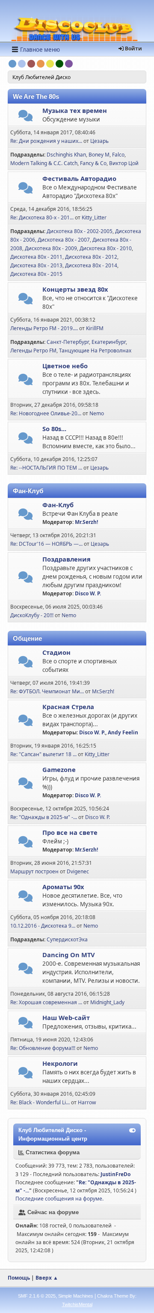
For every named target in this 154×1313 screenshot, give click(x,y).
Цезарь (99, 141)
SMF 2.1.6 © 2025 (37, 1295)
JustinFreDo (115, 1174)
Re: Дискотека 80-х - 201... (42, 217)
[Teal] (22, 64)
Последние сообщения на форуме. (59, 1198)
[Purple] (69, 64)
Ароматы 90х (63, 886)
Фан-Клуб (58, 504)
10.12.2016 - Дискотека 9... (42, 925)
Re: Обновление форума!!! (42, 1048)
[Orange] (40, 64)
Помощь (19, 1277)
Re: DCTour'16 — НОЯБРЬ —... (46, 543)
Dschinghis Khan (66, 154)
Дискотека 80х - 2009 (51, 248)
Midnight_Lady (107, 1002)
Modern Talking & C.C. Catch (43, 163)
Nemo (96, 413)
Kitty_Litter (94, 217)
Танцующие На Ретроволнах (95, 350)
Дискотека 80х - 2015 (36, 274)
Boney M (99, 154)
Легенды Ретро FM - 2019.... (44, 328)
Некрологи (60, 1063)
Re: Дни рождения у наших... (46, 141)
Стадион (56, 652)
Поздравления (66, 559)
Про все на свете (70, 832)
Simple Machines (75, 1295)
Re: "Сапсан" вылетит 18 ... (43, 754)
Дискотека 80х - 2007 (64, 239)
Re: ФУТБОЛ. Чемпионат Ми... (47, 691)
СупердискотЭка (67, 939)
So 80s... (54, 428)
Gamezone (59, 769)
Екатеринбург (109, 342)
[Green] (59, 64)
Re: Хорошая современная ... (46, 1002)
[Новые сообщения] (25, 117)
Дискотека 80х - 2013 (36, 265)
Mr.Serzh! (86, 522)
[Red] (31, 64)
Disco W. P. (88, 593)
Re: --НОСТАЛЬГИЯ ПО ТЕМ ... (46, 467)
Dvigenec (78, 871)
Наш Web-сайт (66, 1017)
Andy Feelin (123, 732)
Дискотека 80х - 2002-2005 (80, 231)
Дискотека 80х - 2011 (36, 256)
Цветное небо (65, 365)
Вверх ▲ (47, 1277)
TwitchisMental (77, 1304)
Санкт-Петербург (68, 342)
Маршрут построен (34, 871)
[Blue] (12, 64)
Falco (118, 154)
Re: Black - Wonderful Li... (40, 1102)
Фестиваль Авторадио (79, 178)
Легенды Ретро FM (33, 350)
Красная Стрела (68, 706)
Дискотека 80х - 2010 (106, 248)
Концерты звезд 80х (75, 289)
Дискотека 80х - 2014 (91, 265)
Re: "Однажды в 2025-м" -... (43, 817)
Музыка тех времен (74, 110)
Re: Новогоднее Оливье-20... (45, 413)
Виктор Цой (124, 163)
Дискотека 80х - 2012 (91, 256)
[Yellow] (50, 64)
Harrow (87, 1102)
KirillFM (95, 328)
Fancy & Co (93, 163)
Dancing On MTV (68, 954)
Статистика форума (52, 1152)
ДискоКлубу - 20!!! (31, 615)
